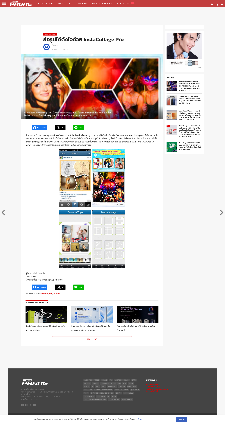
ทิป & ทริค (49, 3)
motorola (128, 393)
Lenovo (118, 393)
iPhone (56, 294)
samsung (88, 380)
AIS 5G (114, 396)
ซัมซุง (129, 386)
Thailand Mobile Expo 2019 (95, 399)
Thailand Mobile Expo (100, 393)
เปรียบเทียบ (107, 3)
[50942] (184, 67)
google (95, 383)
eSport (61, 3)
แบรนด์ (119, 3)
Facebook (101, 396)
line (134, 386)
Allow (181, 419)
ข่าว (70, 3)
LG (92, 386)
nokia (86, 386)
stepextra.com (153, 386)
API (130, 3)
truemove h (89, 396)
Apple (96, 380)
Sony (131, 383)
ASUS (126, 390)
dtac (113, 383)
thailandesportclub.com (157, 389)
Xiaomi (126, 380)
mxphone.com (152, 384)
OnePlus (118, 390)
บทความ (94, 3)
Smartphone (127, 399)
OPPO (134, 380)
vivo (124, 383)
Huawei (104, 380)
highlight (105, 383)
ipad (103, 386)
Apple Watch (113, 399)
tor (57, 45)
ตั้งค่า (140, 419)
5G (108, 396)
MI (112, 393)
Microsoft (112, 386)
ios (50, 294)
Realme (122, 386)
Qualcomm (135, 390)
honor (97, 390)
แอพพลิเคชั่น (81, 3)
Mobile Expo (107, 390)
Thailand (88, 390)
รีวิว (39, 3)
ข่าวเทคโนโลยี (152, 391)
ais (111, 380)
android (44, 294)
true (86, 393)
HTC (97, 386)
